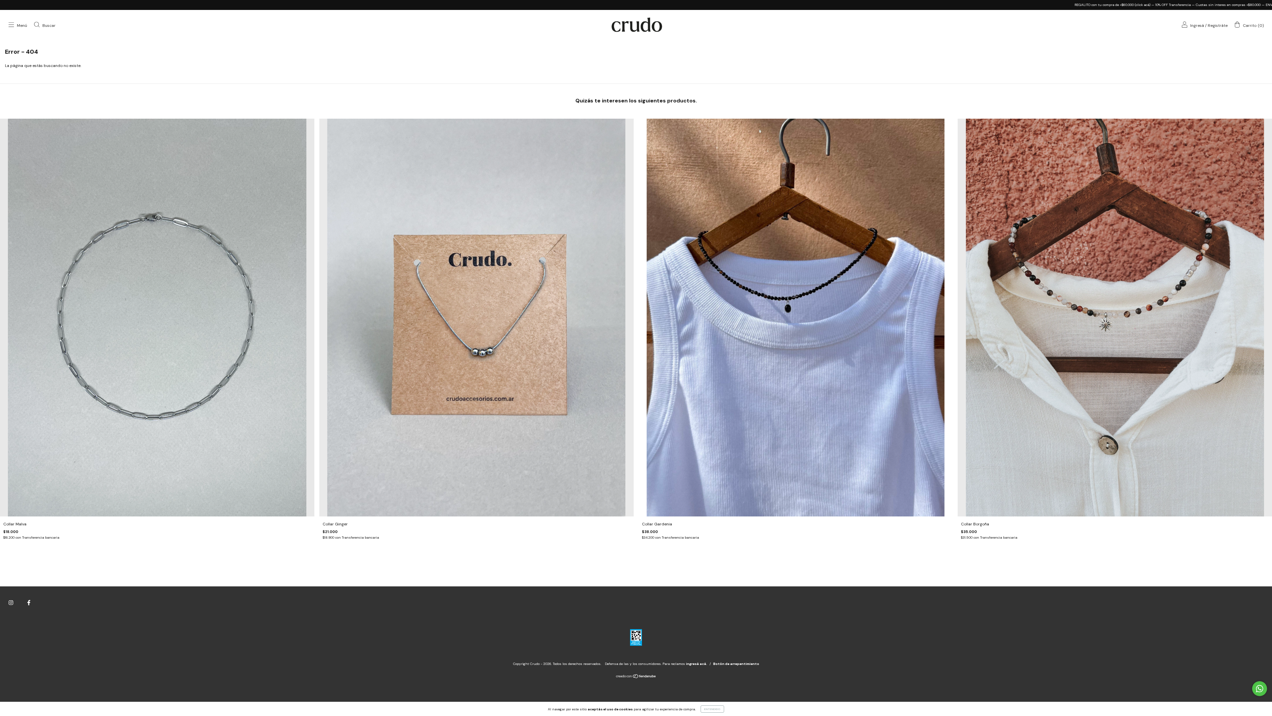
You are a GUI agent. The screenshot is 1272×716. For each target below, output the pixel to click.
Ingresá (1197, 25)
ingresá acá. (696, 664)
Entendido (712, 709)
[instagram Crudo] (11, 602)
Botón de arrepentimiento (736, 664)
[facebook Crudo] (29, 602)
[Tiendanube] (636, 677)
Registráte (1218, 25)
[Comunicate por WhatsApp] (1259, 688)
